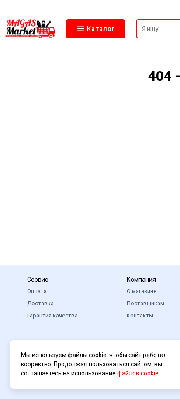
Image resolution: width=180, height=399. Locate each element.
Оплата (37, 291)
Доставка (40, 303)
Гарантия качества (52, 315)
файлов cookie (138, 373)
